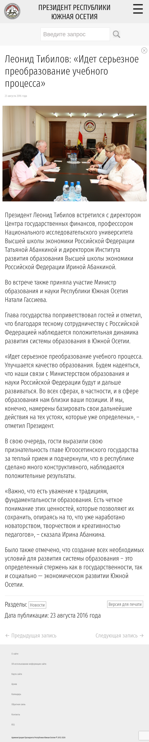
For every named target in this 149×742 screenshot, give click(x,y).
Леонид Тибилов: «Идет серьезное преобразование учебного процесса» (72, 71)
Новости (37, 605)
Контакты (15, 714)
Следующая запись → (120, 635)
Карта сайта (16, 674)
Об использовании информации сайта (28, 664)
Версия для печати (125, 604)
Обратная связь (18, 704)
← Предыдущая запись (30, 635)
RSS (13, 724)
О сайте (14, 653)
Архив (14, 684)
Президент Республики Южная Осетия (74, 12)
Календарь (16, 694)
